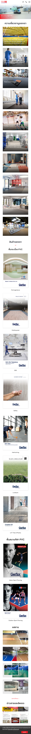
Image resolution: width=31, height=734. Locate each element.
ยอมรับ (24, 732)
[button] (2, 12)
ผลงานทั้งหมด (15, 698)
